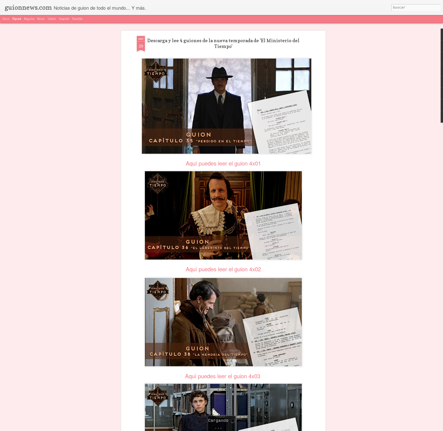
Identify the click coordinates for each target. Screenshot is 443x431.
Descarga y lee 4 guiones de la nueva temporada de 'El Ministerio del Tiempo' (223, 43)
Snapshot (64, 19)
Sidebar (52, 19)
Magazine (29, 19)
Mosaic (41, 19)
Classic (6, 19)
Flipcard (16, 19)
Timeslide (77, 19)
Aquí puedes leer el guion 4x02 (223, 269)
